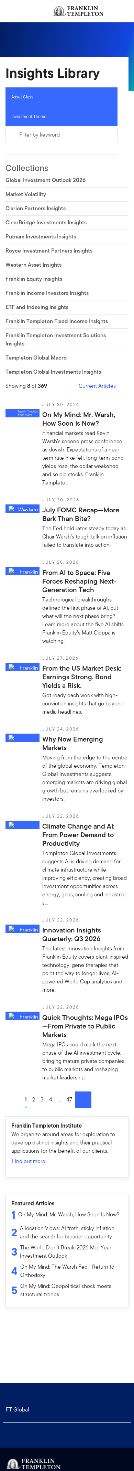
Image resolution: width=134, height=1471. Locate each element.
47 (69, 1100)
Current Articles (97, 386)
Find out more (28, 1161)
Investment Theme (28, 116)
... (59, 1100)
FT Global (17, 1410)
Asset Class (22, 97)
